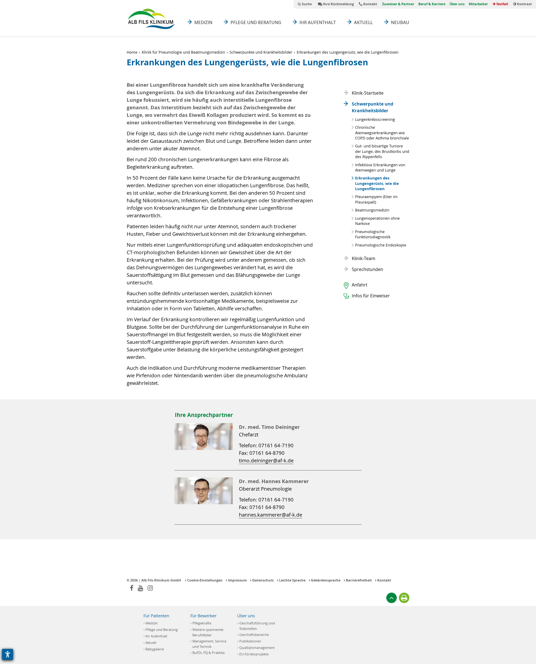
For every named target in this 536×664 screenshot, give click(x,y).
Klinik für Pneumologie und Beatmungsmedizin (183, 52)
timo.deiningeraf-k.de (266, 460)
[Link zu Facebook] (131, 588)
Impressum (236, 580)
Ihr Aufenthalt (317, 22)
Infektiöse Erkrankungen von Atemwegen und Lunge (380, 167)
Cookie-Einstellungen (204, 580)
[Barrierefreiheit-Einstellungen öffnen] (7, 654)
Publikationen (249, 641)
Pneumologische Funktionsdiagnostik (372, 234)
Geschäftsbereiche (253, 634)
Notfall (502, 4)
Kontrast (524, 4)
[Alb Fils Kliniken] (151, 19)
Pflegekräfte (200, 623)
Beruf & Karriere (431, 4)
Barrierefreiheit (358, 580)
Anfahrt (359, 285)
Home (132, 52)
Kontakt (369, 4)
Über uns (457, 4)
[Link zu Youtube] (140, 588)
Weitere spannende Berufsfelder (206, 632)
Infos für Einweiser (371, 296)
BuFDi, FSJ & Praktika (207, 652)
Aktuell (363, 22)
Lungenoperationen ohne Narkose (377, 221)
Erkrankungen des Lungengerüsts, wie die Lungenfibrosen (377, 183)
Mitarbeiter (478, 4)
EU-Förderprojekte (253, 654)
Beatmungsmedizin (372, 210)
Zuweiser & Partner (398, 4)
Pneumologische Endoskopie (380, 245)
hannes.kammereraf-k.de (270, 514)
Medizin (203, 22)
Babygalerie (153, 649)
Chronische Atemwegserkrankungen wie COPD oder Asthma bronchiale (382, 132)
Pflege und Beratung (256, 22)
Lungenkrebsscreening (375, 119)
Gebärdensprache (324, 580)
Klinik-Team (363, 258)
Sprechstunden (367, 269)
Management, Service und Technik (208, 643)
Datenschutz (262, 580)
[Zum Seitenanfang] (391, 598)
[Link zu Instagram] (150, 588)
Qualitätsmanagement (256, 647)
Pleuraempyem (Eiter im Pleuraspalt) (376, 199)
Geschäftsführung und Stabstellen (256, 625)
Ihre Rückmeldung (338, 4)
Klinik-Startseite (368, 93)
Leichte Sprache (291, 580)
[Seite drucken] (404, 598)
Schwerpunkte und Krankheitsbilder (260, 52)
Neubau (400, 22)
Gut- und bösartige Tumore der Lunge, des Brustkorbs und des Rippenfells (382, 151)
